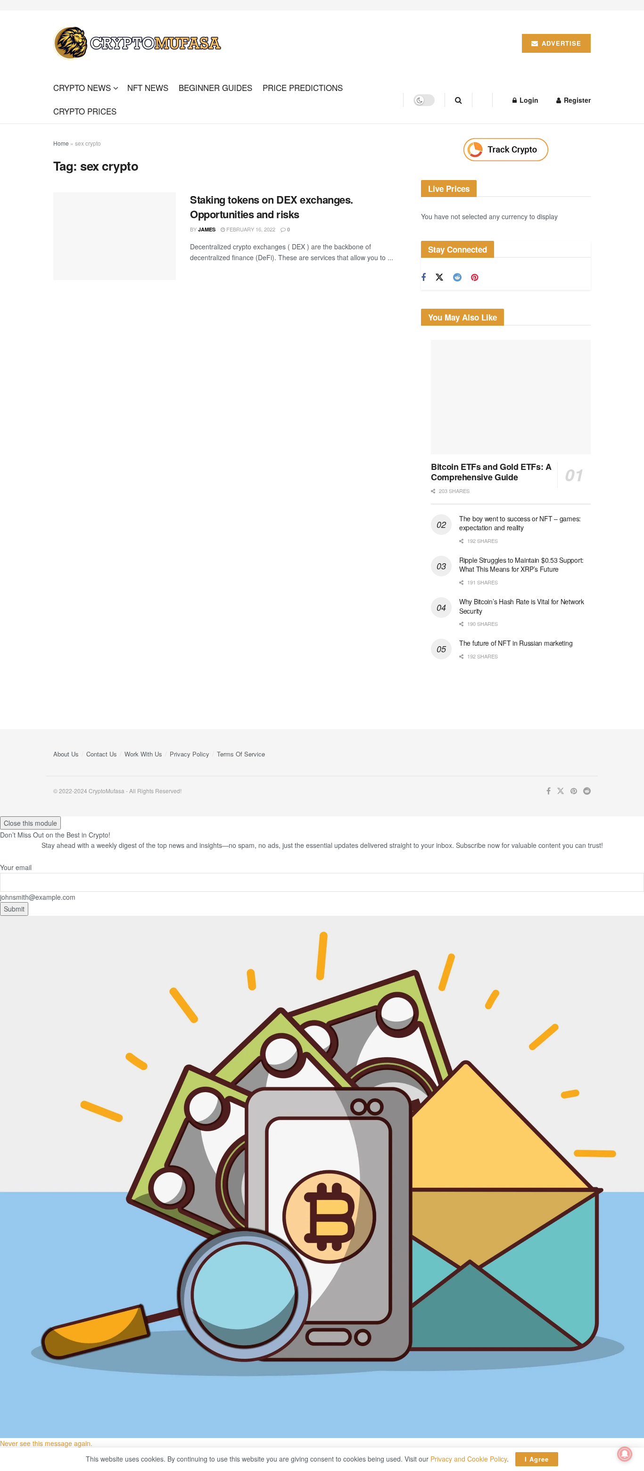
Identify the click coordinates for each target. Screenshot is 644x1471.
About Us (66, 753)
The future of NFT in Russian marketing (515, 643)
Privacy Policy (189, 753)
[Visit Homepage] (139, 43)
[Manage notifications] (624, 1454)
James (206, 229)
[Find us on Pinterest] (474, 277)
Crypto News (82, 87)
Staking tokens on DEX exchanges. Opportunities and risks (271, 207)
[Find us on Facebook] (423, 277)
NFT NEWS (147, 87)
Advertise (560, 43)
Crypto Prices (84, 111)
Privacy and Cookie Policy (468, 1458)
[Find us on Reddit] (457, 277)
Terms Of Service (241, 753)
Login (528, 100)
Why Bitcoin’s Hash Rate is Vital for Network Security (521, 606)
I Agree (537, 1459)
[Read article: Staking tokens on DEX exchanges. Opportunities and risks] (114, 236)
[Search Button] (458, 100)
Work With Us (143, 753)
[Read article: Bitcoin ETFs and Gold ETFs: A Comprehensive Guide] (511, 397)
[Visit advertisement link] (506, 149)
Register (576, 100)
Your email (16, 867)
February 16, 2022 (250, 229)
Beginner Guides (215, 87)
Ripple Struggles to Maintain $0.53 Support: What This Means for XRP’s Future (521, 564)
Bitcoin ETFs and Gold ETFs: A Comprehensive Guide (491, 472)
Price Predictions (303, 87)
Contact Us (101, 753)
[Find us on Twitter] (439, 277)
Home (61, 143)
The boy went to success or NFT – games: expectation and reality (520, 523)
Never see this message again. (46, 1443)
